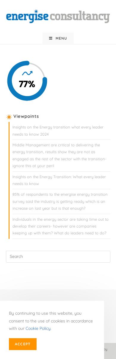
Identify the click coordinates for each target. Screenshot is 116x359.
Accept (23, 344)
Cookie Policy (38, 328)
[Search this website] (58, 256)
